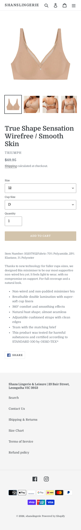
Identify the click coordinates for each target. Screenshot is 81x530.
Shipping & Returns (23, 419)
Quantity (10, 213)
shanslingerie (22, 5)
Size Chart (16, 430)
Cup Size (10, 197)
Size (7, 180)
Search (14, 397)
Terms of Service (21, 441)
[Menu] (73, 5)
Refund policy (19, 452)
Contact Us (17, 408)
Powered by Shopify (53, 516)
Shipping (11, 166)
